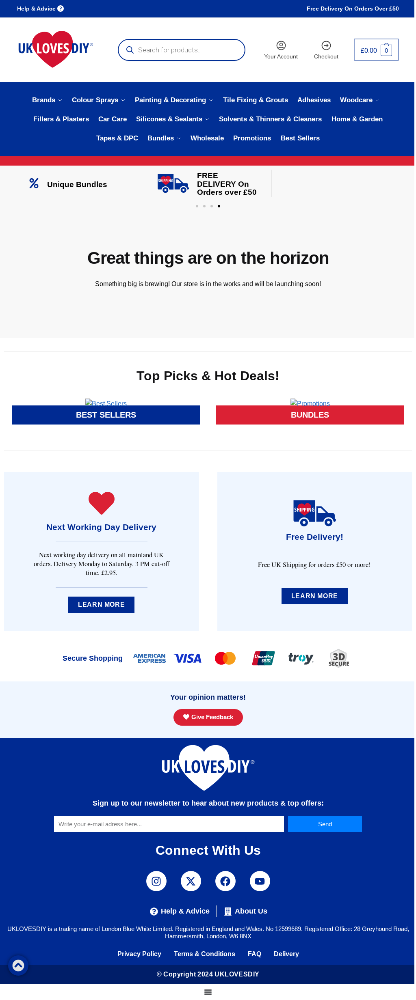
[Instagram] (156, 881)
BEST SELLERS (106, 414)
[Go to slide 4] (219, 206)
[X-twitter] (191, 881)
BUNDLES (310, 414)
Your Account (281, 56)
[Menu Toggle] (208, 992)
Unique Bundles (77, 184)
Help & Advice (37, 8)
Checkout (326, 56)
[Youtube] (260, 881)
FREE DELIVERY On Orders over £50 (227, 184)
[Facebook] (225, 881)
